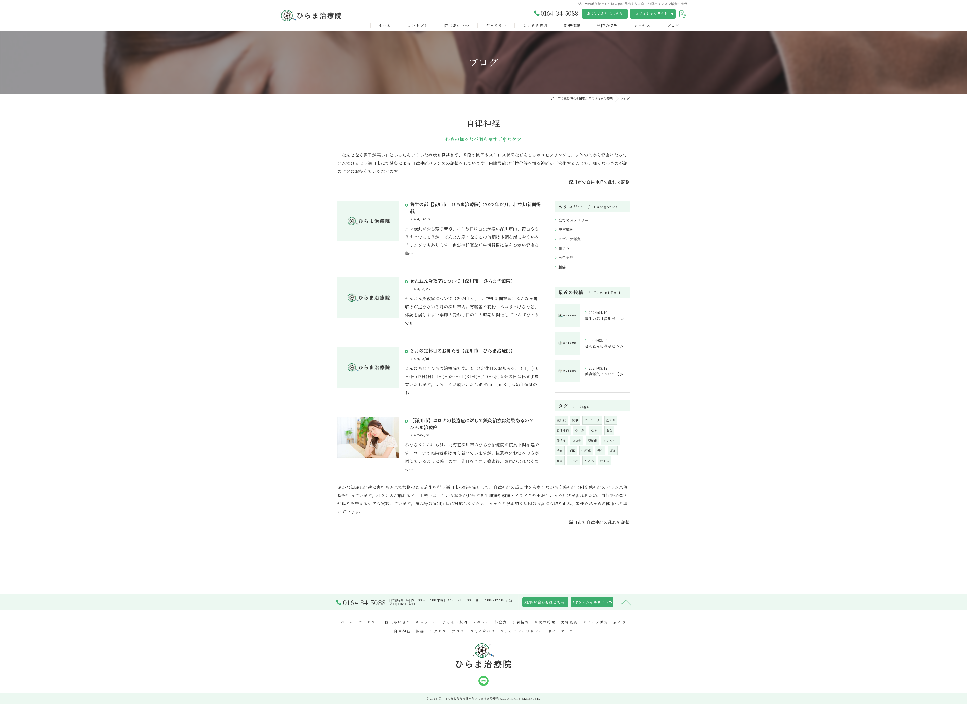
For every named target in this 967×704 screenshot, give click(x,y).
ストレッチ (592, 420)
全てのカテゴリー (573, 220)
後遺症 (561, 440)
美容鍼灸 (566, 229)
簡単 (575, 420)
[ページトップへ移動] (626, 602)
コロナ (576, 440)
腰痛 (562, 266)
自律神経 (566, 257)
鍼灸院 (561, 420)
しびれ (573, 461)
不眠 (572, 450)
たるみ (589, 461)
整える (611, 420)
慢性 (600, 450)
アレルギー (610, 440)
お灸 (609, 430)
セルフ (595, 430)
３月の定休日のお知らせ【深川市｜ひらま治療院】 (462, 350)
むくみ (604, 461)
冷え (560, 450)
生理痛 (586, 450)
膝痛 (560, 461)
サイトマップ (560, 630)
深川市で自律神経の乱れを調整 (599, 182)
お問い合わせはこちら (605, 13)
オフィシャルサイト (652, 13)
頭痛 (613, 450)
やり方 (579, 430)
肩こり (564, 248)
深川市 (592, 440)
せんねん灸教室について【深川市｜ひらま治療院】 (462, 280)
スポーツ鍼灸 (569, 238)
